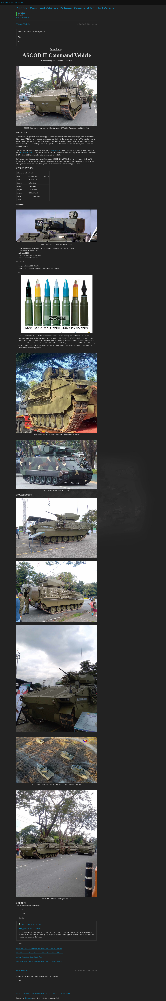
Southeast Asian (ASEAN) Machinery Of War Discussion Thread (39, 949)
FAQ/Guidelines (38, 993)
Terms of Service (52, 993)
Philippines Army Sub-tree (30, 928)
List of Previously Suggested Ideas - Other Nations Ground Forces (39, 953)
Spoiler (21, 910)
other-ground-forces (22, 17)
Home (18, 993)
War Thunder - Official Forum (31, 924)
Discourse (28, 998)
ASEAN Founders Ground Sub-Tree (29, 957)
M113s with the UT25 (27, 152)
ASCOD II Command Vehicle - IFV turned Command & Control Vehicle (65, 8)
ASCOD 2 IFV (56, 150)
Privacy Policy (65, 993)
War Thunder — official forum (12, 2)
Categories (26, 993)
